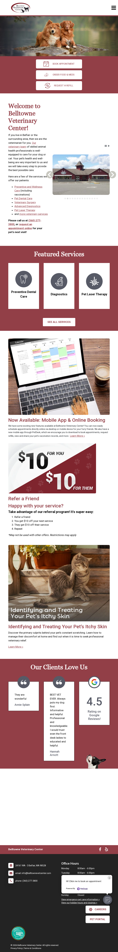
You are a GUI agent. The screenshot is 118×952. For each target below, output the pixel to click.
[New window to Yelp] (106, 850)
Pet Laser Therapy (24, 210)
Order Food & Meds (64, 74)
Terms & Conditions (32, 948)
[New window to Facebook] (100, 850)
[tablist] (81, 198)
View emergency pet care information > (80, 899)
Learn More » (77, 435)
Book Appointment (64, 63)
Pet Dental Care (23, 198)
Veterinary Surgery (25, 202)
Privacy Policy (16, 948)
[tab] (65, 198)
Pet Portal (97, 919)
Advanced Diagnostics (27, 206)
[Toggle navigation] (113, 7)
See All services (59, 321)
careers (100, 909)
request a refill (63, 85)
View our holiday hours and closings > (79, 902)
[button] (107, 899)
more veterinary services (33, 214)
